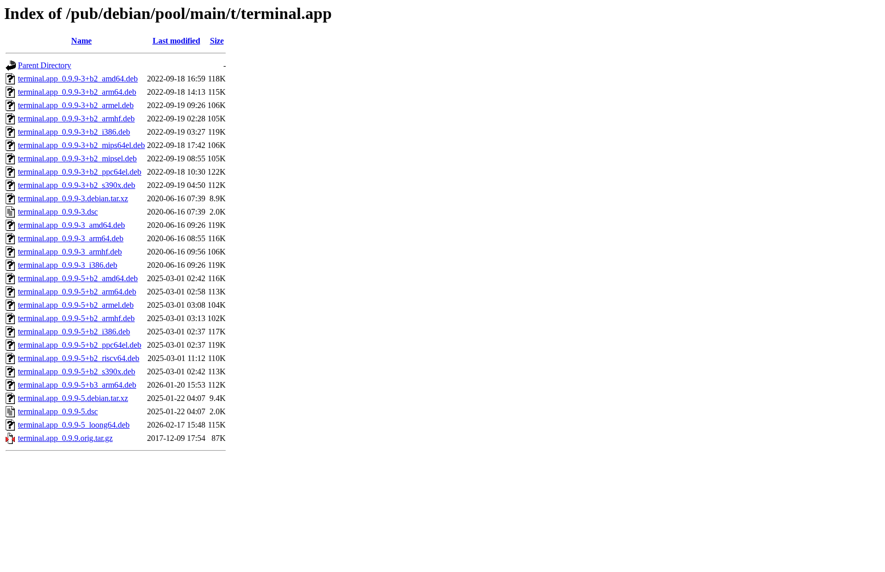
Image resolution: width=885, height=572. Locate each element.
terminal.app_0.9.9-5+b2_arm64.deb (77, 291)
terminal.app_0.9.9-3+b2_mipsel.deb (77, 158)
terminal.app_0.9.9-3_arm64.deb (70, 238)
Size (217, 40)
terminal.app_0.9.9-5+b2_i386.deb (74, 331)
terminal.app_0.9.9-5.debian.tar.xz (73, 398)
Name (81, 40)
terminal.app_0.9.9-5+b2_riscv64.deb (78, 358)
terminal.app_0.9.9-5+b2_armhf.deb (76, 318)
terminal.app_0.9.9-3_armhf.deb (70, 251)
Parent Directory (44, 65)
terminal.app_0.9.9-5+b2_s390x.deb (76, 371)
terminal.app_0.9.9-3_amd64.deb (71, 225)
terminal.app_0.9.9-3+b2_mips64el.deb (81, 145)
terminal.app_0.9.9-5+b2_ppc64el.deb (79, 345)
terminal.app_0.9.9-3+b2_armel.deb (76, 105)
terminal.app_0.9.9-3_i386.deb (67, 265)
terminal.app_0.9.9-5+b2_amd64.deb (78, 278)
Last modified (176, 40)
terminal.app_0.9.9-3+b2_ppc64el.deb (79, 171)
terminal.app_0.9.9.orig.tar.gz (65, 438)
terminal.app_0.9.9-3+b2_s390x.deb (76, 185)
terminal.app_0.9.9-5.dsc (58, 411)
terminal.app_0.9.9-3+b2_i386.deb (74, 132)
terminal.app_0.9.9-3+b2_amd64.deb (78, 78)
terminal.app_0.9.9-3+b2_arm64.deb (77, 92)
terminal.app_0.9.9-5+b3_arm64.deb (77, 384)
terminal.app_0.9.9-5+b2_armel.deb (76, 305)
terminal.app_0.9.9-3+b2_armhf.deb (76, 118)
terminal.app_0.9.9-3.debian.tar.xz (73, 198)
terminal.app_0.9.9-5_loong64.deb (74, 424)
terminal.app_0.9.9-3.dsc (58, 211)
